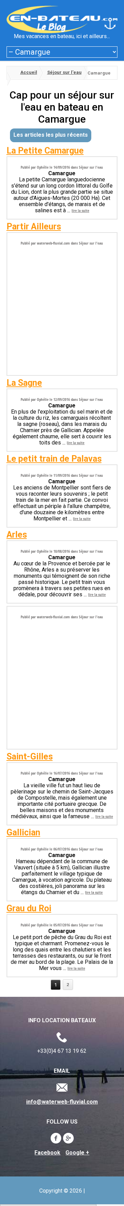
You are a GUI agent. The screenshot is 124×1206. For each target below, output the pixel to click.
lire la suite (80, 210)
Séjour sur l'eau (64, 72)
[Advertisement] (62, 308)
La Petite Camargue (45, 151)
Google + (77, 1153)
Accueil (28, 72)
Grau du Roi (29, 908)
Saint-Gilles (30, 757)
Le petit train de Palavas (54, 459)
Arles (17, 535)
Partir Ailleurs (34, 227)
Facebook (47, 1153)
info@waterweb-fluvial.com (62, 1102)
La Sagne (24, 383)
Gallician (23, 832)
